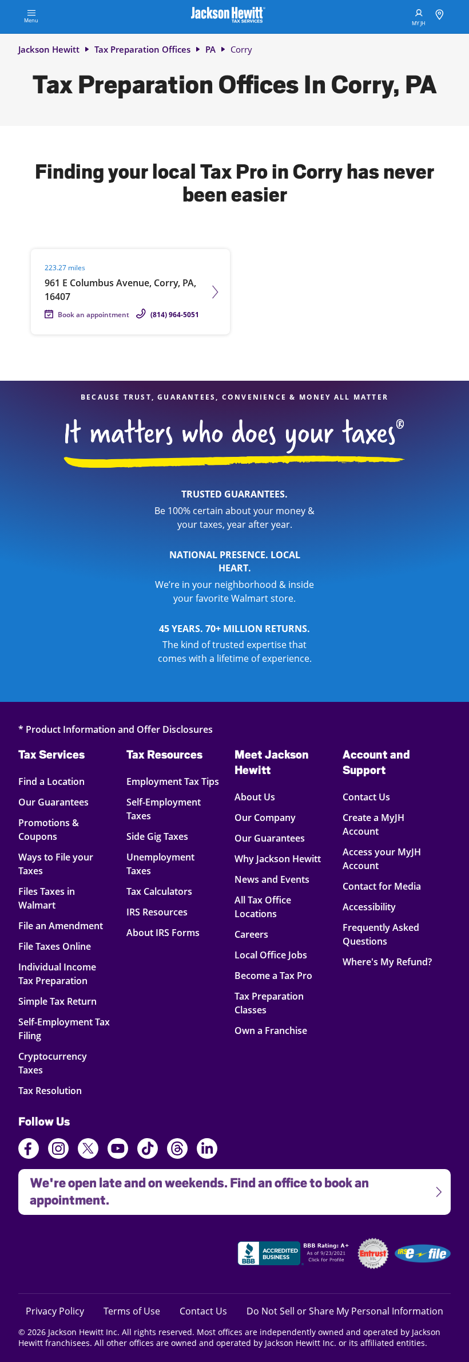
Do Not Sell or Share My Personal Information (345, 1311)
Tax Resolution (59, 1090)
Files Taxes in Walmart (59, 898)
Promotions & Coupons (59, 829)
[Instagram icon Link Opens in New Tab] (58, 1150)
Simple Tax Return (59, 1001)
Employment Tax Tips (172, 781)
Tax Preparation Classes (269, 1002)
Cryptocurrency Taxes (59, 1062)
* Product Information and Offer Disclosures (115, 729)
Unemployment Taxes (160, 863)
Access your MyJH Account (382, 858)
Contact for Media (382, 886)
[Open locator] (439, 16)
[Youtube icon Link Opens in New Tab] (118, 1150)
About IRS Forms (163, 932)
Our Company (265, 817)
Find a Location (59, 781)
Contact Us (366, 796)
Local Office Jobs (270, 954)
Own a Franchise (270, 1030)
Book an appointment (93, 314)
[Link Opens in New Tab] (294, 1255)
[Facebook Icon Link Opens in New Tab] (28, 1150)
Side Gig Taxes (157, 836)
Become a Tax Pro (273, 975)
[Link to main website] (228, 16)
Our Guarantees (59, 801)
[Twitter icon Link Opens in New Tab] (88, 1150)
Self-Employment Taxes (163, 808)
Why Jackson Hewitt (277, 858)
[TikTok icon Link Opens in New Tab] (147, 1150)
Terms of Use (132, 1310)
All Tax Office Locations (262, 906)
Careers (251, 934)
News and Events (271, 879)
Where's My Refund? (387, 961)
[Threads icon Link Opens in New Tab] (177, 1150)
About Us (254, 796)
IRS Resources (157, 911)
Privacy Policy (55, 1310)
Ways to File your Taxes (59, 863)
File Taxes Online (59, 946)
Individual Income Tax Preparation (59, 973)
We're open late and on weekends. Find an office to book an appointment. (193, 1188)
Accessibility (369, 906)
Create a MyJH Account (373, 824)
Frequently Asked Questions (381, 934)
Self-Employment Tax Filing (64, 1028)
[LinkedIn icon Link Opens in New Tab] (207, 1153)
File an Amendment (60, 925)
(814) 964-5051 (174, 314)
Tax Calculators (159, 891)
